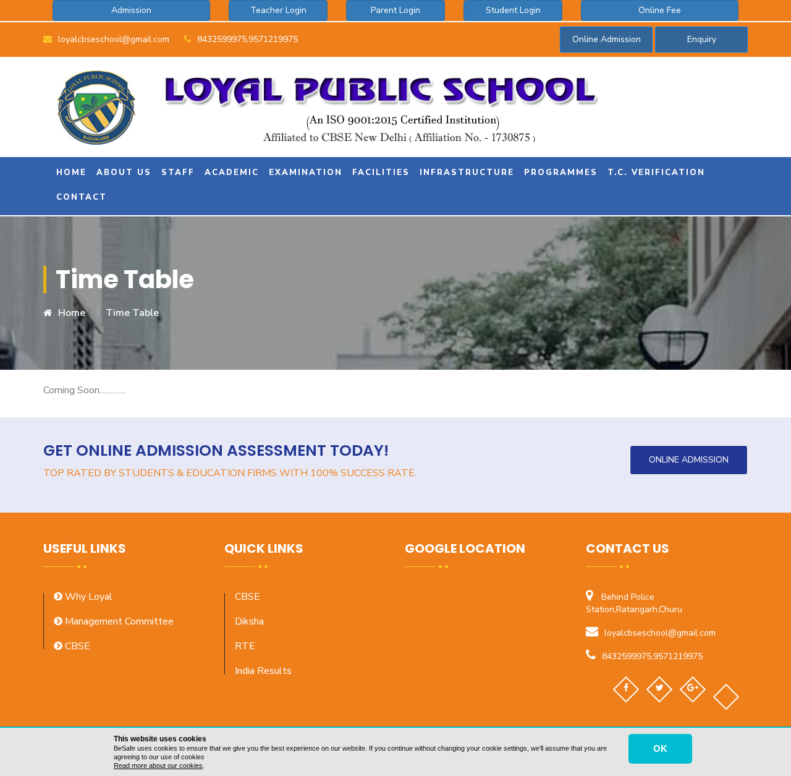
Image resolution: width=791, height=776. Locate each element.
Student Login (513, 10)
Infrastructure (465, 172)
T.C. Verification (654, 172)
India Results (263, 671)
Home (70, 172)
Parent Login (395, 10)
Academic (230, 172)
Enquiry (701, 39)
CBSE (76, 646)
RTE (245, 646)
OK (660, 748)
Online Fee (659, 10)
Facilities (379, 172)
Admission (131, 10)
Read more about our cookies (158, 765)
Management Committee (118, 621)
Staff (176, 172)
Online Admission (606, 39)
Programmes (559, 172)
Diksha (249, 621)
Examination (303, 172)
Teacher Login (278, 10)
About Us (122, 172)
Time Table (132, 313)
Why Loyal (87, 596)
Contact (80, 197)
